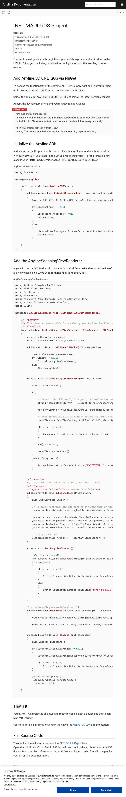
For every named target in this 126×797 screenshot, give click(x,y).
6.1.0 (119, 12)
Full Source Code (23, 52)
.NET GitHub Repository (73, 743)
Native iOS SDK (81, 724)
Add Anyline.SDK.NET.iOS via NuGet (32, 37)
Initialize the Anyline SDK (26, 41)
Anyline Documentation (19, 4)
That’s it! (19, 48)
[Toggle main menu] (122, 4)
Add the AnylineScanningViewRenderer (33, 45)
